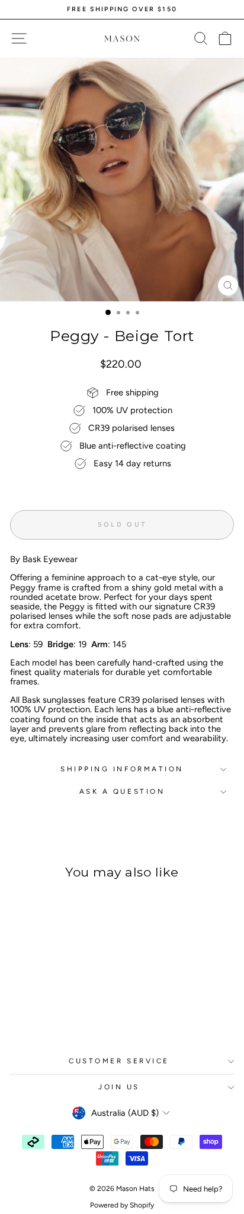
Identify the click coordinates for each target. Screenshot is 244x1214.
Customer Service (119, 1061)
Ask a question (122, 791)
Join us (119, 1087)
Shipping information (122, 769)
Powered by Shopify (122, 1205)
